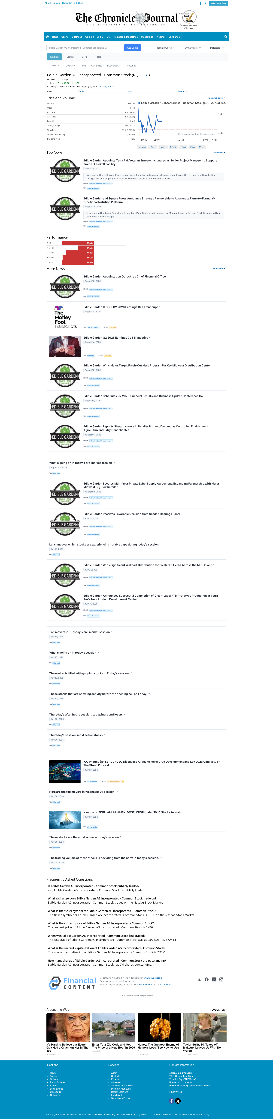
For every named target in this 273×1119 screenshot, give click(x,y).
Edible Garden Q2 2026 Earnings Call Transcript (117, 337)
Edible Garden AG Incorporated (100, 183)
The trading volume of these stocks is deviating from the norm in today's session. (105, 858)
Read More (218, 268)
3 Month (173, 147)
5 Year (201, 147)
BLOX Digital (206, 1114)
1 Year (183, 147)
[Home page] (136, 19)
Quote (81, 91)
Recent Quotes (164, 47)
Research (182, 91)
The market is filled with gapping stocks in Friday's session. (91, 673)
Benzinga (90, 355)
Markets (54, 56)
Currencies (96, 65)
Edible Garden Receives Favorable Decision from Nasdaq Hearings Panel (131, 514)
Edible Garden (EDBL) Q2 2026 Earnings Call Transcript (122, 307)
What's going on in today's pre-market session (82, 462)
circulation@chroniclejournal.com (193, 1085)
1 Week (152, 147)
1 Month (162, 147)
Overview (70, 65)
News (83, 65)
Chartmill (56, 473)
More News (218, 152)
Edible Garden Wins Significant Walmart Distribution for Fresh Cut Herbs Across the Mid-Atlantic (148, 565)
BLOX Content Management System (180, 1114)
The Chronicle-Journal (71, 1114)
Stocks (70, 56)
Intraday (142, 147)
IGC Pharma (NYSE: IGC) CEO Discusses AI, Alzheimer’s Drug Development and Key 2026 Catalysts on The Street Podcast (151, 763)
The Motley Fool (93, 327)
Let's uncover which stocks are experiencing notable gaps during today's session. (105, 544)
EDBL (144, 74)
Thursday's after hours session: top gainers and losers (87, 714)
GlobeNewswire (93, 188)
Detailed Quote (216, 97)
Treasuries (130, 65)
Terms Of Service (165, 984)
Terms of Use (126, 1114)
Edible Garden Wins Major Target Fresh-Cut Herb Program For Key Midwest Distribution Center (147, 365)
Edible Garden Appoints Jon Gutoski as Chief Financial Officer (125, 276)
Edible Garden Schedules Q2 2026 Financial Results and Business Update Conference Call (143, 396)
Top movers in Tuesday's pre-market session (81, 632)
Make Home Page (218, 3)
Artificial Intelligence (115, 781)
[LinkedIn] (214, 983)
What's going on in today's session (74, 652)
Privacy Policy (145, 984)
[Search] (226, 37)
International (113, 65)
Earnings (113, 327)
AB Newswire (92, 781)
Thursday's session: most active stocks (77, 735)
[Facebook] (206, 983)
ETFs (84, 56)
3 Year (192, 147)
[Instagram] (221, 983)
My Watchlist (190, 47)
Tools (98, 56)
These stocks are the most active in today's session (85, 837)
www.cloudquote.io (153, 977)
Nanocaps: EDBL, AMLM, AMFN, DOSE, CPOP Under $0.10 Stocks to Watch (133, 812)
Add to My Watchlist (106, 86)
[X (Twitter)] (199, 983)
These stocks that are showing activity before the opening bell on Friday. (99, 694)
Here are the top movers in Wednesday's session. (83, 791)
